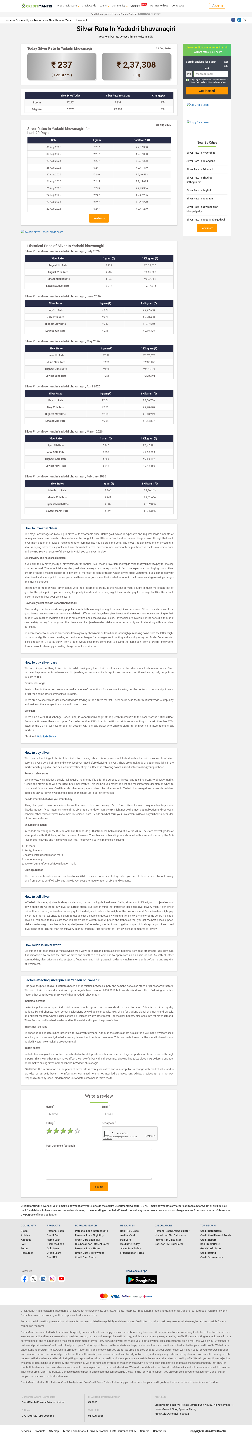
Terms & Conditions (219, 80)
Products (40, 1431)
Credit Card (53, 1235)
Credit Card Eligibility (87, 1239)
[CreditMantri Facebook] (24, 1278)
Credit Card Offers (211, 1230)
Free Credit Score (67, 5)
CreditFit (135, 5)
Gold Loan (53, 1248)
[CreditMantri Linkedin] (43, 1278)
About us (26, 1239)
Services (26, 1431)
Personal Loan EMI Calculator (172, 1230)
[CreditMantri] (37, 6)
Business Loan (55, 1244)
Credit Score (54, 1252)
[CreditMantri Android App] (178, 1279)
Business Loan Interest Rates (92, 1244)
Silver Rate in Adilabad (200, 169)
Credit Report (208, 1239)
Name (50, 1106)
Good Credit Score (211, 1248)
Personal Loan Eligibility (89, 1235)
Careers (144, 1431)
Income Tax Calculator (168, 1239)
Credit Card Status (85, 1257)
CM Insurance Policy (124, 1431)
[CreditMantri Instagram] (52, 1278)
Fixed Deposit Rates (132, 1252)
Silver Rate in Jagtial (199, 190)
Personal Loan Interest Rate (91, 1230)
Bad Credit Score (210, 1244)
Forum (24, 1248)
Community (118, 5)
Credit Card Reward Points (215, 1235)
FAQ (23, 1244)
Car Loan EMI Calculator (169, 1244)
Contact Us (178, 5)
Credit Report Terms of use (215, 82)
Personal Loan (55, 1230)
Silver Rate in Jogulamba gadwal (206, 219)
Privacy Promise (98, 1431)
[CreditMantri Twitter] (33, 1278)
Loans (103, 5)
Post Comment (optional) (60, 1145)
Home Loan (53, 1239)
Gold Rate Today (130, 1244)
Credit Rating (208, 1252)
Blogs (24, 1230)
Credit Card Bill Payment (89, 1252)
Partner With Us (159, 5)
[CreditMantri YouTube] (61, 1278)
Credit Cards (89, 5)
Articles (25, 1235)
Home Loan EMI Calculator (170, 1235)
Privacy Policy (194, 82)
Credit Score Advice (211, 1257)
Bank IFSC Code (129, 1230)
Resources (27, 1252)
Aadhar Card (127, 1235)
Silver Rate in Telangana (201, 161)
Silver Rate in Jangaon (200, 198)
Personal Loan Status (87, 1248)
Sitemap (54, 1431)
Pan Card (125, 1239)
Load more (99, 218)
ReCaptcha (109, 1123)
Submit (99, 1186)
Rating (50, 1123)
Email (106, 1106)
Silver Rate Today (130, 1248)
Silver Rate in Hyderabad (201, 152)
